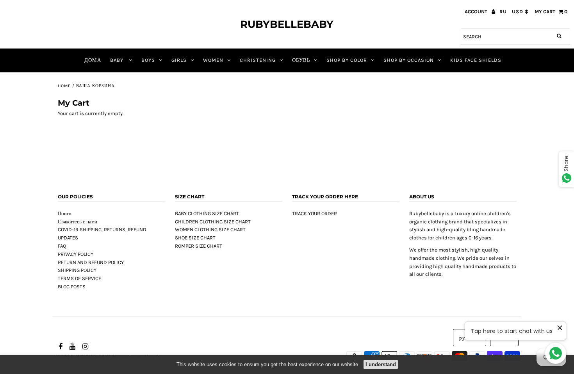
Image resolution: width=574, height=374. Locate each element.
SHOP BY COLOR (346, 60)
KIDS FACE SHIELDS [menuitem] (475, 60)
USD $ (520, 11)
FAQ (62, 246)
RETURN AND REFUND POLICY (91, 262)
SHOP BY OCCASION (408, 60)
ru (503, 11)
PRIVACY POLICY (75, 254)
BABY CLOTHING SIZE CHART (207, 213)
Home (64, 85)
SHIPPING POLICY (77, 270)
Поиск (64, 213)
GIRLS (179, 60)
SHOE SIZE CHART (195, 238)
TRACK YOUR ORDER (314, 213)
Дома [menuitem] (92, 60)
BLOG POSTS (72, 286)
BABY (117, 60)
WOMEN (213, 60)
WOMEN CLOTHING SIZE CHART (210, 229)
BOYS (148, 60)
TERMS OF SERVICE (79, 278)
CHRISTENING (258, 60)
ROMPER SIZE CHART (198, 246)
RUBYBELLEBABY (286, 24)
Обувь (301, 60)
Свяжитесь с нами (77, 222)
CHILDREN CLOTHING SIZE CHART (213, 222)
